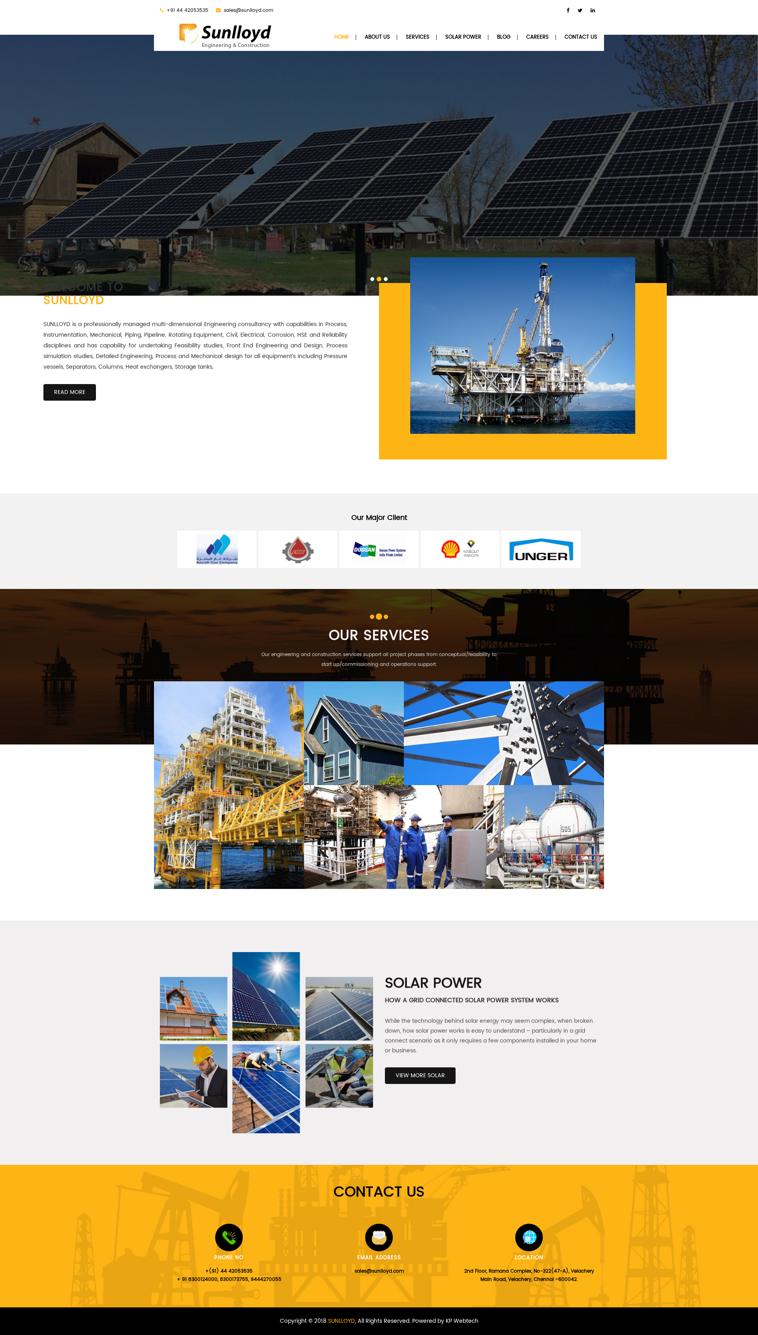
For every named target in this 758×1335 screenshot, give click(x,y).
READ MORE (69, 392)
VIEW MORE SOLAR (420, 1075)
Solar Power (463, 37)
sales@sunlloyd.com (248, 10)
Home (341, 37)
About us (377, 37)
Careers (537, 37)
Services (418, 37)
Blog (503, 37)
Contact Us (581, 37)
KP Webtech (462, 1321)
